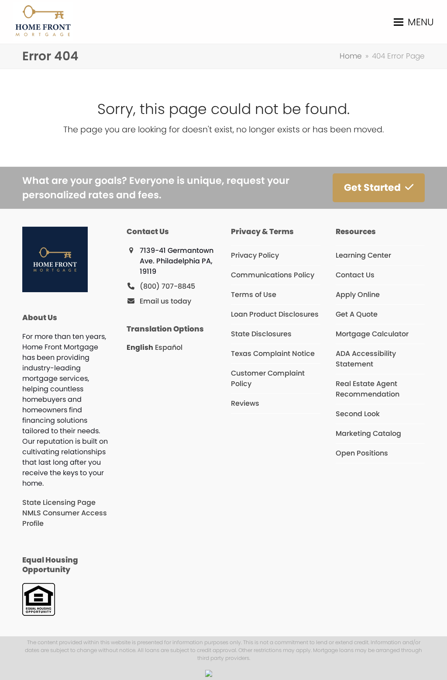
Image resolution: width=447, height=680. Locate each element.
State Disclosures (261, 334)
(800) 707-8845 (167, 286)
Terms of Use (253, 295)
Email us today (165, 301)
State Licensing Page (59, 502)
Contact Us (355, 275)
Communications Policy (272, 275)
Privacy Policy (255, 255)
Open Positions (362, 453)
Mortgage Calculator (372, 334)
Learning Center (363, 255)
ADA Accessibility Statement (366, 359)
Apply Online (358, 295)
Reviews (245, 403)
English (140, 347)
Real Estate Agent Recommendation (367, 389)
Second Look (358, 414)
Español (168, 347)
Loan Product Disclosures (275, 314)
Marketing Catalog (368, 433)
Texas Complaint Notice (273, 354)
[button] (414, 22)
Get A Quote (357, 314)
